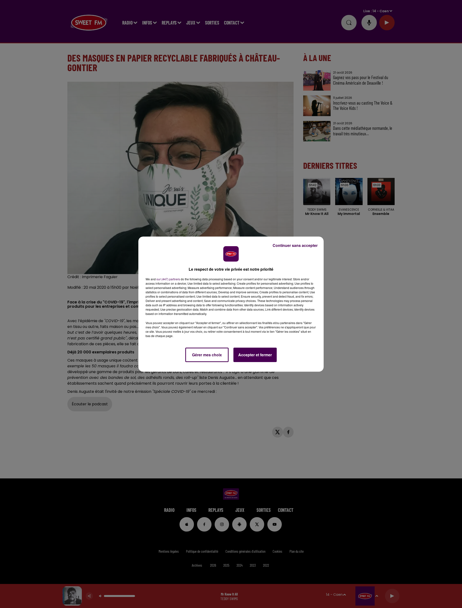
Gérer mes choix (207, 354)
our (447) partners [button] (168, 279)
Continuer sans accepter (295, 245)
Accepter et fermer (255, 354)
